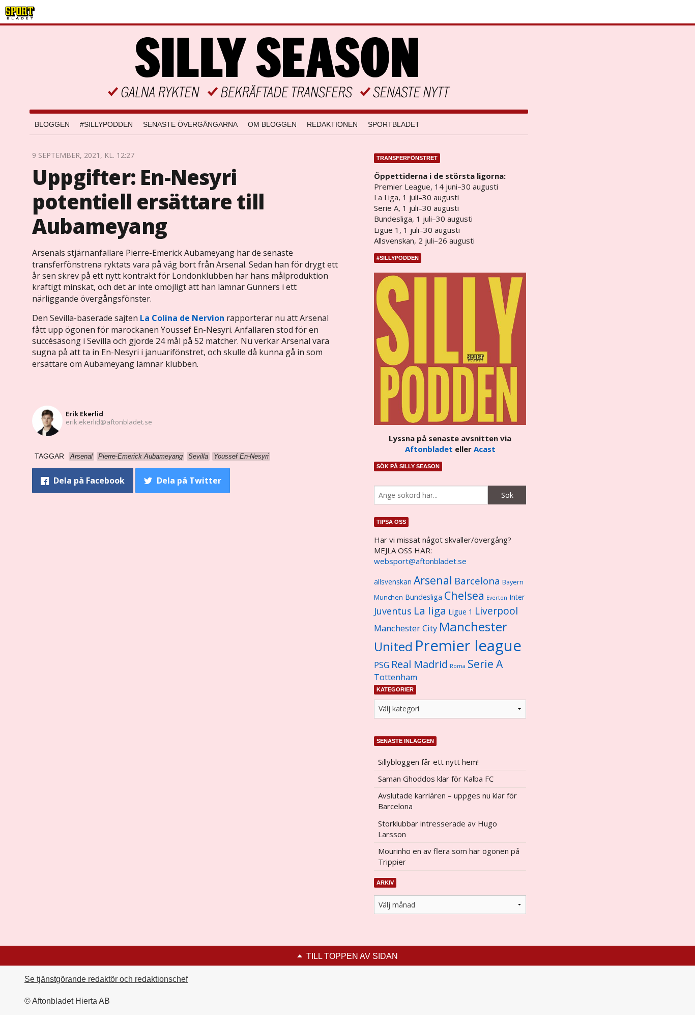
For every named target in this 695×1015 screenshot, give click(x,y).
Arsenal (433, 580)
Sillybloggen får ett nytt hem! (428, 762)
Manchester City (405, 628)
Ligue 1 (460, 612)
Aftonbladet (429, 449)
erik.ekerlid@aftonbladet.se (109, 421)
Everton (496, 597)
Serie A (485, 663)
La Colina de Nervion (182, 318)
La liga (430, 610)
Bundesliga (423, 597)
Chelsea (464, 595)
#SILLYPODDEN (106, 124)
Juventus (393, 611)
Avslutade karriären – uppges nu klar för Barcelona (447, 800)
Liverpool (496, 611)
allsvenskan (393, 581)
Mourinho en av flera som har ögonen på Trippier (448, 856)
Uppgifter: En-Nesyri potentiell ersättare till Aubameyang (148, 201)
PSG (381, 665)
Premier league (468, 645)
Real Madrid (419, 664)
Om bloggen (272, 124)
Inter (517, 597)
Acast (485, 449)
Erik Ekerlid (84, 413)
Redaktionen (332, 124)
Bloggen (52, 124)
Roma (458, 666)
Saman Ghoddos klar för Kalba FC (436, 778)
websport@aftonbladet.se (420, 561)
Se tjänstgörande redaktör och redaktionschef (106, 979)
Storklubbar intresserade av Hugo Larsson (437, 828)
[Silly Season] (278, 67)
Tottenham (395, 677)
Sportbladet (394, 124)
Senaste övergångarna (190, 124)
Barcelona (477, 580)
